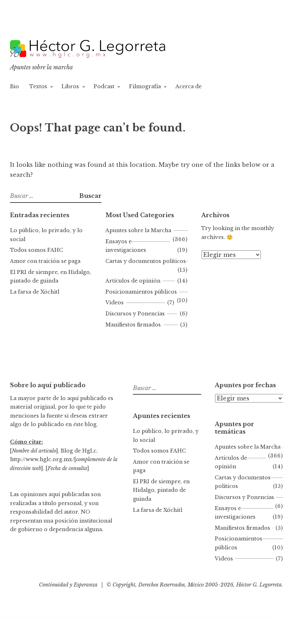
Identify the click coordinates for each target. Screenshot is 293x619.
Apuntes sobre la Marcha (138, 230)
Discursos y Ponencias (135, 313)
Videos (114, 302)
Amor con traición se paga (45, 261)
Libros (70, 86)
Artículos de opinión (132, 281)
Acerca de (188, 86)
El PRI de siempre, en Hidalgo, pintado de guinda (161, 490)
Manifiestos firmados (133, 324)
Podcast (104, 86)
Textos (38, 86)
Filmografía (145, 86)
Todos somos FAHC (36, 250)
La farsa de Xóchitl (34, 292)
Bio (14, 86)
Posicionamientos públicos (141, 292)
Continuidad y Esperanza (68, 584)
